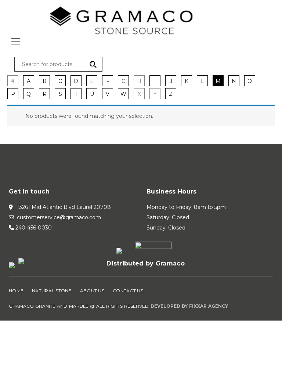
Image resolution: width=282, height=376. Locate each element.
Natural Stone (52, 290)
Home (16, 290)
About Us (92, 290)
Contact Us (128, 290)
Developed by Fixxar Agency (189, 306)
